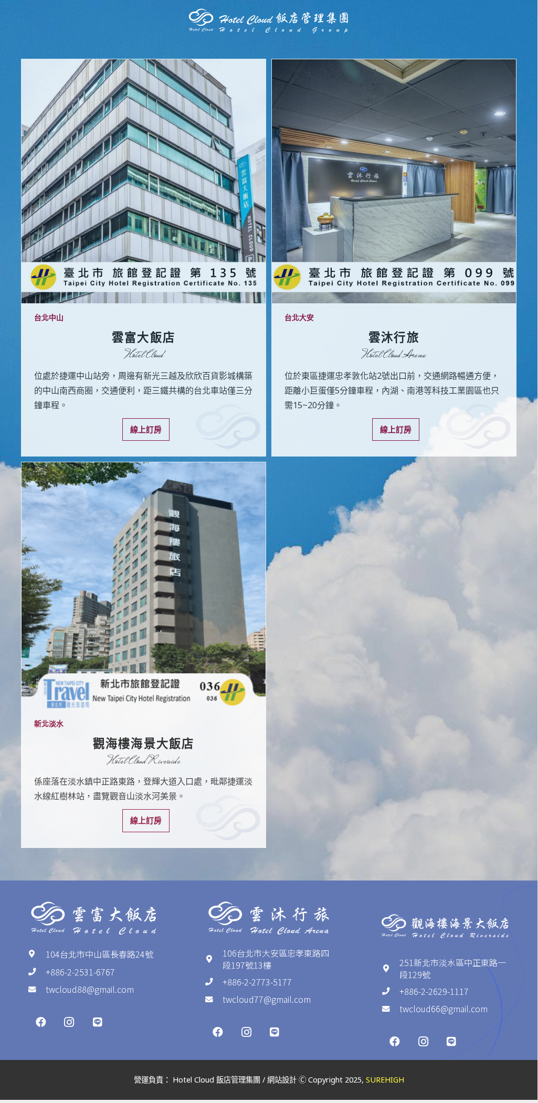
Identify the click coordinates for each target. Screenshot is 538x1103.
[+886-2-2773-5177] (214, 982)
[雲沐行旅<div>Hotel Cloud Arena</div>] (394, 181)
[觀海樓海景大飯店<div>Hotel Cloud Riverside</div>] (144, 585)
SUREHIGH (385, 1080)
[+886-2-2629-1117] (390, 991)
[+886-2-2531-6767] (37, 972)
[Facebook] (41, 1022)
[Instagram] (69, 1022)
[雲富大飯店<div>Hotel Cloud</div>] (144, 181)
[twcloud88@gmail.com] (37, 989)
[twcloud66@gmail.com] (390, 1009)
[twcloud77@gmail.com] (214, 999)
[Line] (98, 1022)
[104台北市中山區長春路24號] (37, 954)
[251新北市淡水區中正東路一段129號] (390, 968)
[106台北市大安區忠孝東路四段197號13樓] (214, 959)
